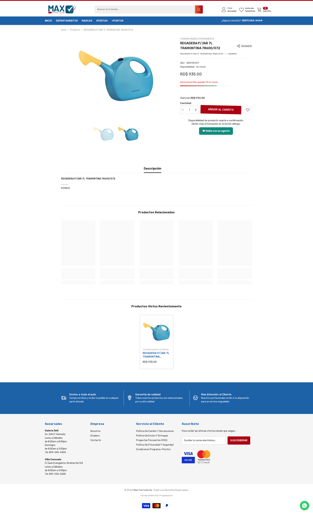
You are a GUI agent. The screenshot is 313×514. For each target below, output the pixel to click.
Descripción (152, 168)
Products (75, 30)
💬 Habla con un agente (216, 131)
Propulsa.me (166, 495)
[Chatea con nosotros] (304, 505)
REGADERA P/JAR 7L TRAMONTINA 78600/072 (156, 355)
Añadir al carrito (221, 109)
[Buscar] (149, 9)
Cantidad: (186, 103)
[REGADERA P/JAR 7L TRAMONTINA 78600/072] (156, 331)
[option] (116, 76)
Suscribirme (239, 440)
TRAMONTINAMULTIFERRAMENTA (197, 38)
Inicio (64, 30)
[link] (248, 110)
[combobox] (145, 9)
